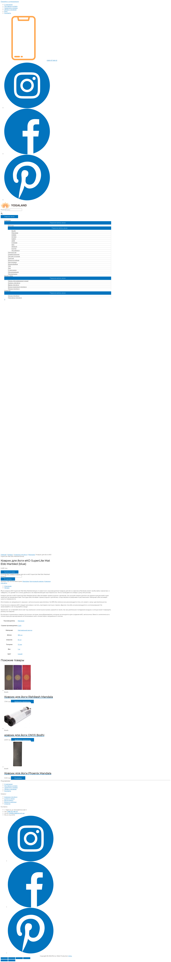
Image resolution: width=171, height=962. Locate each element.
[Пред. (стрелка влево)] (4, 960)
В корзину (7, 579)
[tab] (57, 586)
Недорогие (12, 252)
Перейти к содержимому (10, 1)
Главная (3, 554)
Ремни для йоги (14, 289)
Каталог (10, 554)
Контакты (7, 13)
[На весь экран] (19, 958)
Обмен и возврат (10, 10)
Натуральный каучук (25, 630)
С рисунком (12, 270)
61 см (19, 640)
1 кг (19, 649)
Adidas (14, 235)
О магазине (8, 4)
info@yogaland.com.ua (16, 813)
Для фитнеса (12, 274)
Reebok (14, 246)
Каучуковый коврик (36, 581)
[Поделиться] (11, 958)
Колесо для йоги (14, 283)
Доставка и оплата (10, 6)
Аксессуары (8, 276)
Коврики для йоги (20, 554)
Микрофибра (13, 264)
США (19, 625)
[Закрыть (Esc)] (4, 958)
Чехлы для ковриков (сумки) (18, 281)
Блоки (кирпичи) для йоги (17, 287)
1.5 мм (20, 644)
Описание (7, 586)
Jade (13, 241)
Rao (13, 244)
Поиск (3, 210)
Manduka (15, 233)
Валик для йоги (13, 285)
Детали (6, 588)
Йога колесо (8, 800)
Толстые (11, 258)
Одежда (7, 290)
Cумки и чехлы (9, 798)
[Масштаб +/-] (26, 958)
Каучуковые (12, 262)
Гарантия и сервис (11, 8)
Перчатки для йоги (15, 298)
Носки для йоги (13, 296)
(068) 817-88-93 (52, 60)
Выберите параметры (22, 701)
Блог (6, 11)
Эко (9, 268)
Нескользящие (13, 272)
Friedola (14, 242)
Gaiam (14, 239)
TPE (9, 266)
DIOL (70, 956)
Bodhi (14, 231)
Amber (14, 237)
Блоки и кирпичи (10, 802)
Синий (20, 654)
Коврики (7, 220)
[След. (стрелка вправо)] (11, 960)
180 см (20, 635)
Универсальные (13, 254)
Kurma (14, 248)
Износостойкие (13, 260)
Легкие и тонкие (14, 256)
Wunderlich (16, 250)
